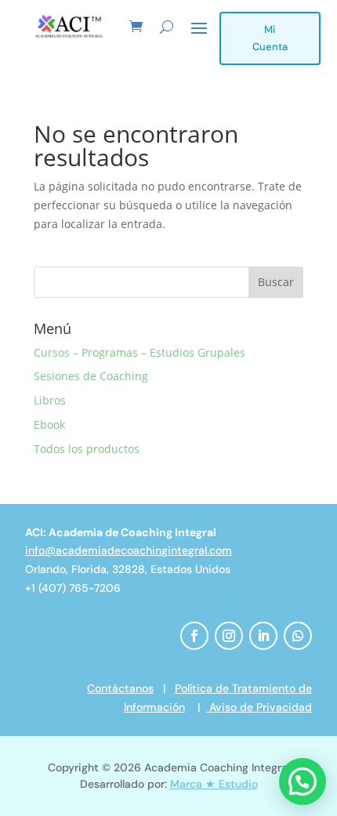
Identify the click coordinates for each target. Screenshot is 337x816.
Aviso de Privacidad (259, 707)
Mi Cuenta (270, 38)
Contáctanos (120, 688)
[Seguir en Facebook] (194, 636)
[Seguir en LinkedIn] (263, 636)
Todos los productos (87, 448)
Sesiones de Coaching (91, 375)
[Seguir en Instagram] (229, 636)
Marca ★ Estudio (214, 784)
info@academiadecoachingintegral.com (128, 550)
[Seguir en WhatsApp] (298, 636)
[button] (302, 781)
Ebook (49, 424)
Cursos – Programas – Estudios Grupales (139, 352)
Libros (50, 400)
